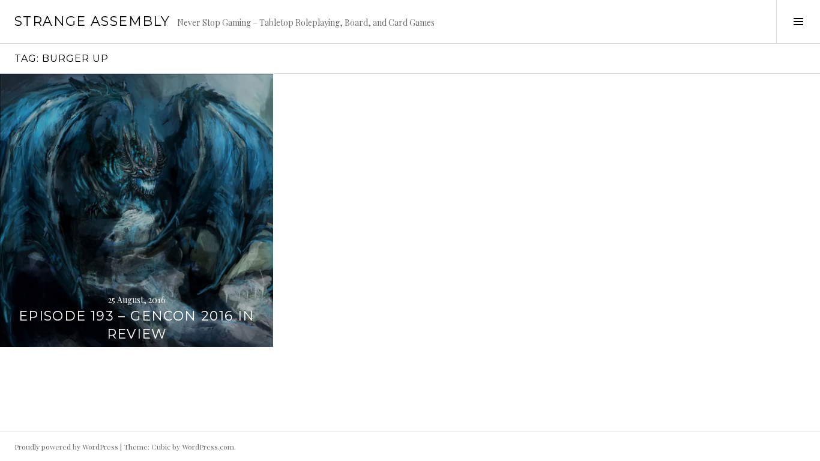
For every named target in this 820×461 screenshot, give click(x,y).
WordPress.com (208, 446)
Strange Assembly (92, 21)
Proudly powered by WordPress (66, 446)
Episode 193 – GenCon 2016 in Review (137, 325)
